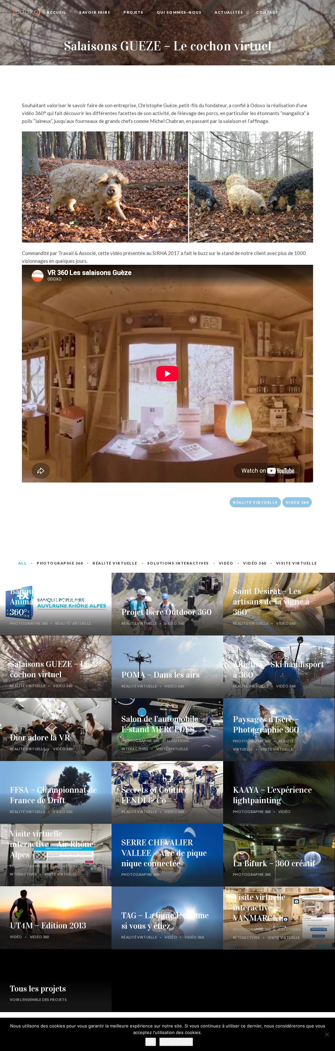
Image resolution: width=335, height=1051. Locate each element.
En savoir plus (176, 1041)
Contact (267, 12)
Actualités (229, 12)
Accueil (56, 12)
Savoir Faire (94, 12)
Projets (133, 12)
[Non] (327, 1034)
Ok (150, 1041)
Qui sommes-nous (179, 12)
